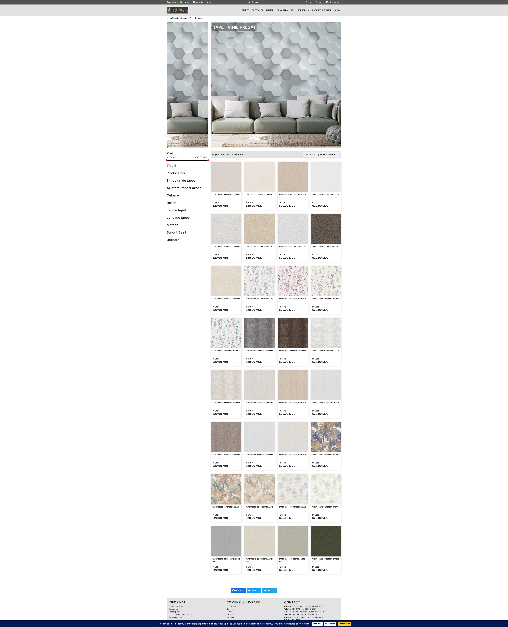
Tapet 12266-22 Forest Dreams (226, 455)
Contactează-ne (176, 606)
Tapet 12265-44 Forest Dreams (326, 455)
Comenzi (230, 609)
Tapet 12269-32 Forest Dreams (259, 247)
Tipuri (171, 166)
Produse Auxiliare (321, 10)
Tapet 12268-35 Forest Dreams (259, 299)
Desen (171, 203)
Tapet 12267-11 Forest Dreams (292, 351)
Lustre (269, 10)
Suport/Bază (176, 232)
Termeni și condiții (176, 617)
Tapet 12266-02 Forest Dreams (292, 455)
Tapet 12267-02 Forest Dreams (226, 403)
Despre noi (173, 609)
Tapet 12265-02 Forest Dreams (259, 507)
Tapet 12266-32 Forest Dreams (292, 403)
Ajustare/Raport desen (184, 188)
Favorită (229, 612)
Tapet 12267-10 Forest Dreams (325, 351)
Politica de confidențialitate (180, 614)
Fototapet (257, 10)
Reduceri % (303, 10)
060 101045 (297, 620)
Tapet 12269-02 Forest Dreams (226, 299)
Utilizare (173, 240)
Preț (170, 153)
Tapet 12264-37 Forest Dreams (292, 507)
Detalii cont (231, 617)
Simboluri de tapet (181, 180)
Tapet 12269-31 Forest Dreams (292, 247)
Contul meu (231, 606)
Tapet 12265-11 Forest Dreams (225, 507)
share (238, 590)
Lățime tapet (176, 210)
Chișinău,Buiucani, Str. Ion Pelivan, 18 (308, 612)
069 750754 (297, 614)
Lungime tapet (178, 217)
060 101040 (297, 609)
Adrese (229, 614)
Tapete (245, 10)
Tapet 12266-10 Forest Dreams (259, 455)
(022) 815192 (310, 609)
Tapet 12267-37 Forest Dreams (259, 351)
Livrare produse (175, 612)
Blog (337, 10)
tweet (253, 590)
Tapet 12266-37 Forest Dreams (259, 403)
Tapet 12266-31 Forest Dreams (325, 403)
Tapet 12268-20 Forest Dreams (326, 299)
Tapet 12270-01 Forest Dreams (325, 195)
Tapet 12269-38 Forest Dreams (226, 247)
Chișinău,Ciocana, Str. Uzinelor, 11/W (307, 617)
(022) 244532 (311, 614)
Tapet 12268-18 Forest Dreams (226, 351)
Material (173, 225)
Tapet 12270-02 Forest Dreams (292, 195)
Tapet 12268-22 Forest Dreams (292, 299)
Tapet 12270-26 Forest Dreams (259, 195)
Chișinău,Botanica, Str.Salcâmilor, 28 (307, 606)
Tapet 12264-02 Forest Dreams (326, 507)
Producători (176, 173)
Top (293, 10)
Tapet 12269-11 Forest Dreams (325, 247)
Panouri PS (282, 10)
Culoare (173, 195)
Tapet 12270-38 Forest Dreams (226, 195)
